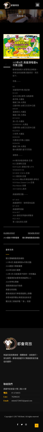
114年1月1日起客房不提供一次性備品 (21, 274)
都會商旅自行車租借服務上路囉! (19, 294)
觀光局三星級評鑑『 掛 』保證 (18, 301)
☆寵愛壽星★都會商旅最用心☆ (18, 278)
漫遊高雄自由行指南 (14, 286)
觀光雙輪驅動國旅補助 (15, 258)
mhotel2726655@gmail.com (21, 401)
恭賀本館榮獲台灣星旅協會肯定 (18, 297)
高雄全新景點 (11, 290)
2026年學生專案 (12, 282)
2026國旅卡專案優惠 (14, 266)
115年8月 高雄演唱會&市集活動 (18, 262)
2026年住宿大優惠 (13, 270)
